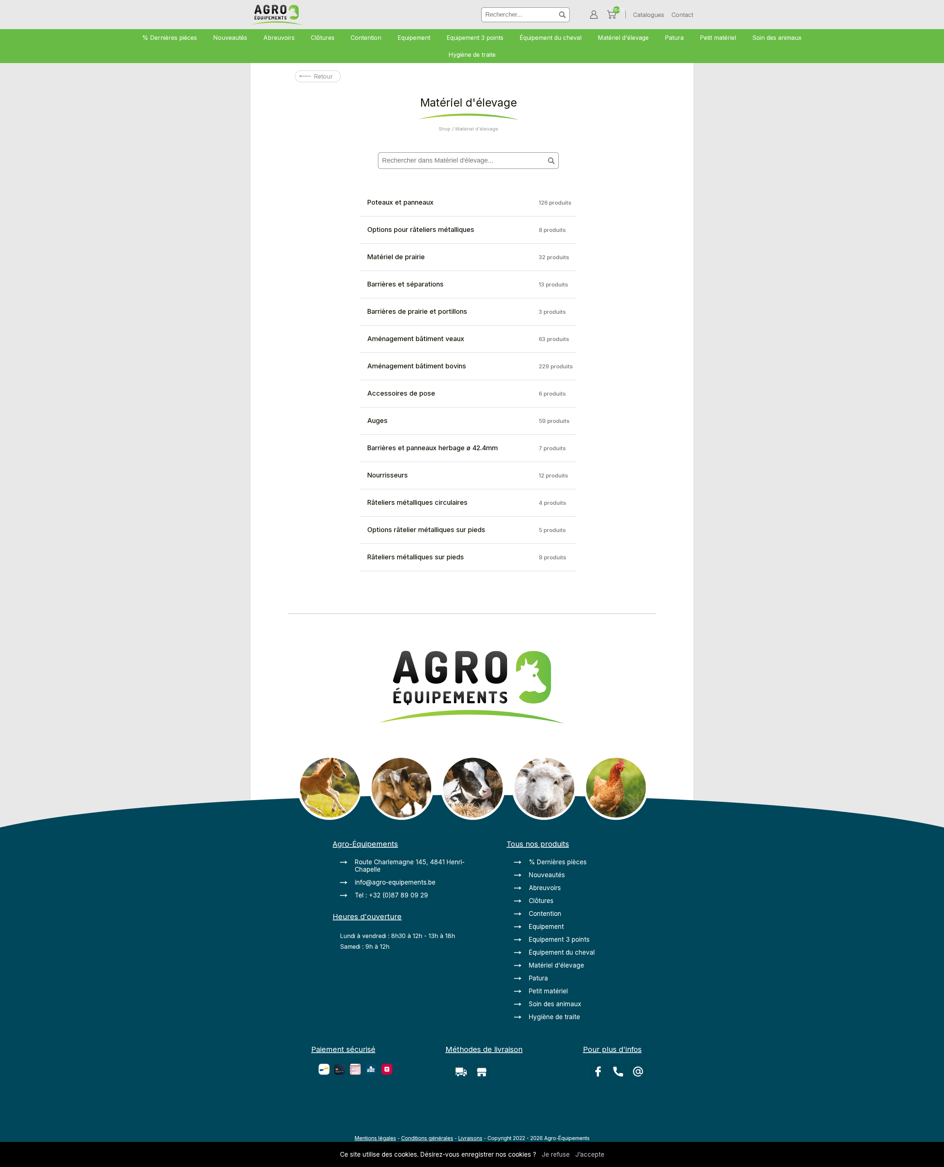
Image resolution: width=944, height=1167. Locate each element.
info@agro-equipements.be (395, 882)
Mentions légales (375, 1138)
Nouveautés (230, 37)
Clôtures (322, 37)
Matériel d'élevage (623, 37)
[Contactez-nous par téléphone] (620, 1091)
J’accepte (589, 1154)
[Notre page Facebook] (600, 1091)
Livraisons (470, 1138)
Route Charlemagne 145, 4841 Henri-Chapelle (410, 865)
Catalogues (648, 14)
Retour (323, 76)
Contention (366, 37)
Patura (674, 37)
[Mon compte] (594, 14)
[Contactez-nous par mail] (639, 1091)
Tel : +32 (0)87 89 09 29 (391, 895)
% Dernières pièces (169, 37)
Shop (445, 129)
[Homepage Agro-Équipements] (276, 16)
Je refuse (556, 1154)
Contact (682, 14)
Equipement (414, 37)
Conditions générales (427, 1138)
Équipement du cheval (551, 37)
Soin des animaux (777, 37)
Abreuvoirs (279, 37)
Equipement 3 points (475, 37)
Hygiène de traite (472, 54)
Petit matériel (718, 37)
